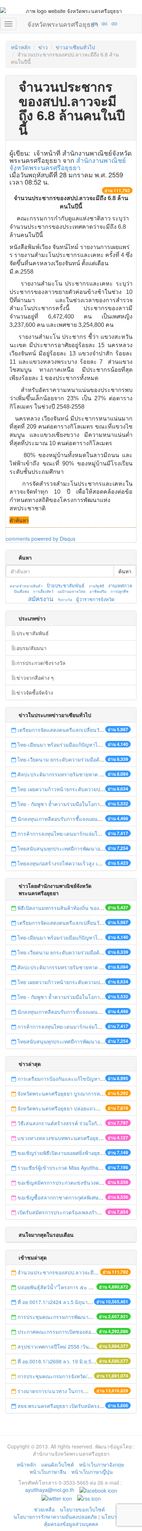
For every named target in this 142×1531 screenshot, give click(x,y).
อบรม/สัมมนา (31, 647)
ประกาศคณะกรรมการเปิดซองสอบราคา (61, 1331)
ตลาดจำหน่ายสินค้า (26, 586)
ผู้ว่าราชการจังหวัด (95, 599)
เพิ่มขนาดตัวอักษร (87, 23)
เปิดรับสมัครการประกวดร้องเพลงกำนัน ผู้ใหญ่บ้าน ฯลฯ (78, 1212)
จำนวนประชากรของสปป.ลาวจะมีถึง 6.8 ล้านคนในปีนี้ (78, 1272)
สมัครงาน (40, 598)
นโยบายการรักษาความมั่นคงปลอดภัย (55, 1516)
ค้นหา (124, 571)
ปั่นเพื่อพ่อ (21, 591)
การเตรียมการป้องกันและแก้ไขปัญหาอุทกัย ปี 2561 (73, 1078)
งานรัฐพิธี (96, 586)
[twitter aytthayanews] (57, 1497)
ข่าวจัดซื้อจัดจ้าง (34, 692)
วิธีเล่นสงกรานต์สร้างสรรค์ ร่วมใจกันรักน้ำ (65, 1123)
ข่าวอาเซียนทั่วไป (75, 47)
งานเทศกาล (120, 585)
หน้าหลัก (20, 47)
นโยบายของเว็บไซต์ (83, 1509)
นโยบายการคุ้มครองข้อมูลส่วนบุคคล (86, 1520)
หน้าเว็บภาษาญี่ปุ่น (92, 1471)
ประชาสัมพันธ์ (32, 633)
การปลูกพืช (120, 591)
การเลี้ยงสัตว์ (43, 591)
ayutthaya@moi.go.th (49, 1489)
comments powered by (40, 538)
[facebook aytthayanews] (98, 1489)
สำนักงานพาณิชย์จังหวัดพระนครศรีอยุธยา (67, 163)
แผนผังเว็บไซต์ (57, 1464)
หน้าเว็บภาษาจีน (47, 1471)
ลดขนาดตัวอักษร (73, 23)
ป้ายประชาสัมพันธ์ (65, 585)
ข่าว (43, 47)
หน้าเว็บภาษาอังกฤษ (101, 1464)
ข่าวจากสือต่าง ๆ (35, 677)
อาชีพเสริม (98, 591)
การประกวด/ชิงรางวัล (41, 662)
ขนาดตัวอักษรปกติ (80, 23)
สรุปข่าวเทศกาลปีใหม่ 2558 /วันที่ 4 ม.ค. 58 (66, 1346)
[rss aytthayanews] (89, 1497)
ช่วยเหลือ (44, 1509)
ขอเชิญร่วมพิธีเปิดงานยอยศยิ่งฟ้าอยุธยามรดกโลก (72, 1152)
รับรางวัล (65, 599)
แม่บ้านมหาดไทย (72, 591)
